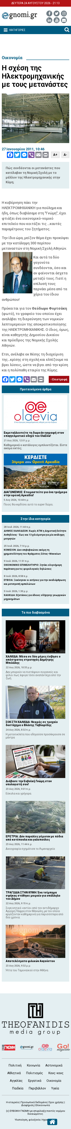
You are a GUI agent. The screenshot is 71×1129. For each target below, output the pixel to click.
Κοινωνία (33, 1065)
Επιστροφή (59, 379)
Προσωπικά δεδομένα (34, 1102)
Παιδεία (17, 1088)
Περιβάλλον (37, 1088)
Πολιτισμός (34, 1073)
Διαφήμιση (27, 1105)
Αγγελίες (16, 1081)
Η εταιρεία (12, 1102)
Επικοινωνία (43, 1105)
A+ (55, 155)
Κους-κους (56, 1073)
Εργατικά (34, 1081)
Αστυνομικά (53, 1065)
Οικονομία (12, 57)
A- (65, 155)
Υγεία (55, 1088)
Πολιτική (14, 1065)
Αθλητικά (14, 1073)
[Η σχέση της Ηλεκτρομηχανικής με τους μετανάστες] (35, 118)
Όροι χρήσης (56, 1102)
